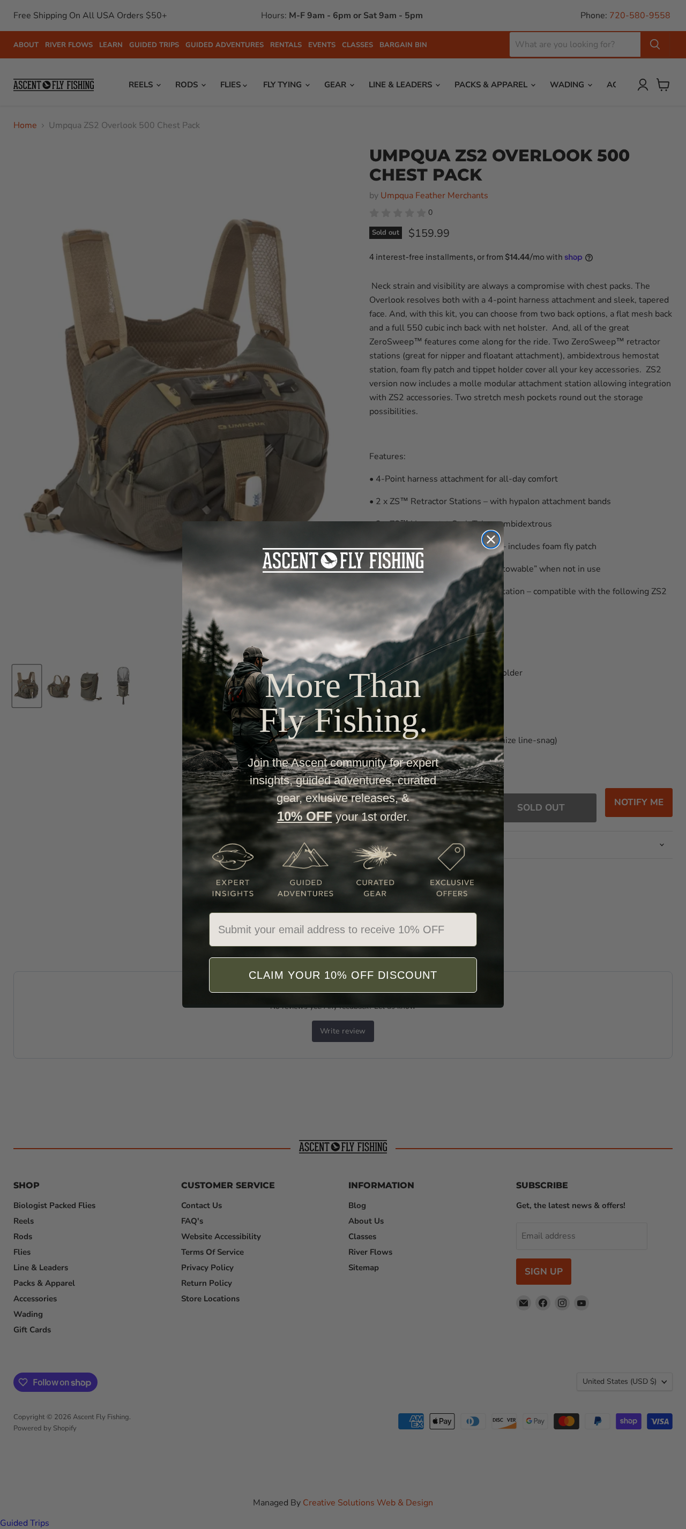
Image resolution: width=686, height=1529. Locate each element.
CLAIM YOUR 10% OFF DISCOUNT (343, 975)
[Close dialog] (490, 539)
